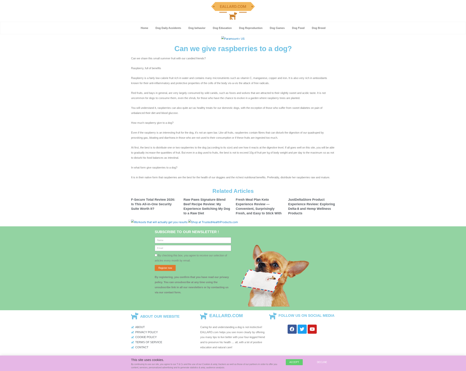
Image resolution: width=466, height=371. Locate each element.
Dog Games (277, 27)
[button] (294, 362)
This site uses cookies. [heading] (147, 360)
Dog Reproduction (250, 27)
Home (144, 27)
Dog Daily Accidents (168, 27)
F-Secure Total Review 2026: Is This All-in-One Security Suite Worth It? (153, 204)
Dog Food (298, 27)
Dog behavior (197, 27)
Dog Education (222, 27)
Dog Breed (318, 27)
